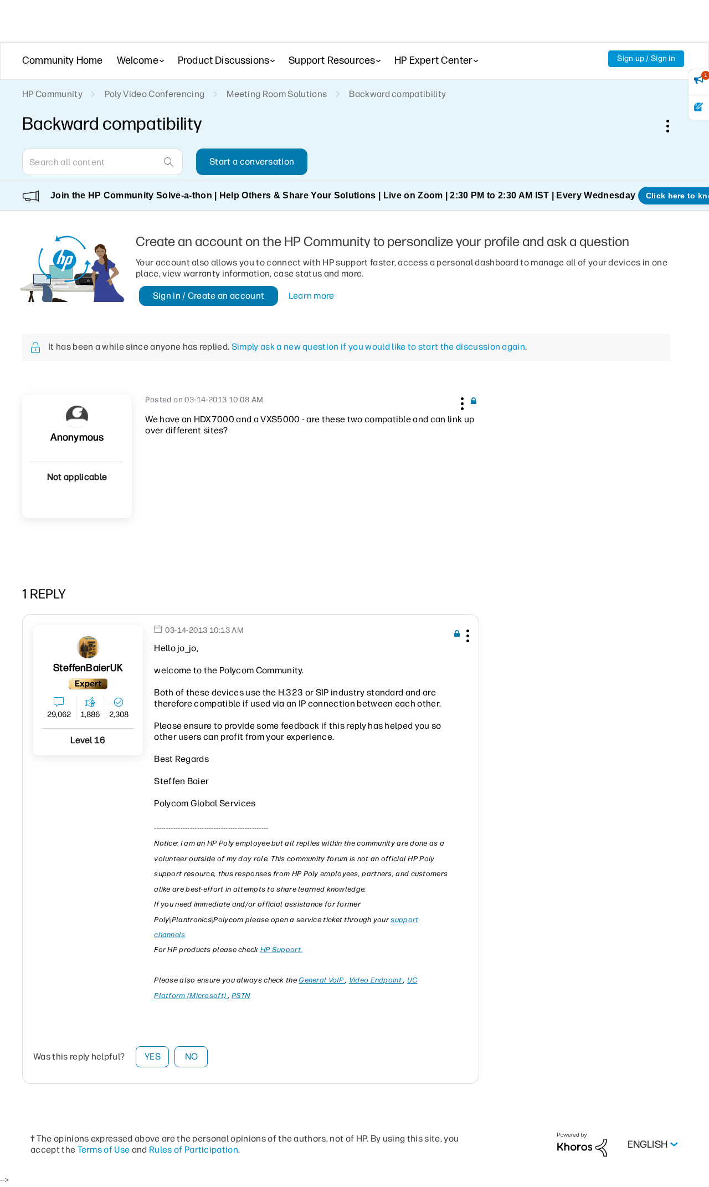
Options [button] (673, 125)
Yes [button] (153, 1056)
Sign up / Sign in (646, 58)
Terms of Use (104, 1149)
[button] (461, 401)
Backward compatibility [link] (397, 94)
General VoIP (322, 980)
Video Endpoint (376, 980)
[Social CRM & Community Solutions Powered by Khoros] (582, 1144)
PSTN (241, 995)
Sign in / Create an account (209, 295)
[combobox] (102, 162)
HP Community (52, 94)
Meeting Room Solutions (277, 94)
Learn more (312, 295)
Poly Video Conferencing (154, 94)
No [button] (191, 1056)
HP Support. (281, 949)
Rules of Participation (193, 1149)
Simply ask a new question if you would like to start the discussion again (378, 346)
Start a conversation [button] (251, 161)
